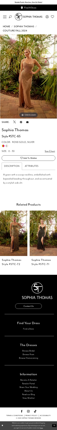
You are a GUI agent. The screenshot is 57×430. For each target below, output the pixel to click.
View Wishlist (28, 398)
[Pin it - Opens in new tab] (21, 122)
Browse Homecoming (28, 358)
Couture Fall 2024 (15, 30)
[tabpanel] (28, 76)
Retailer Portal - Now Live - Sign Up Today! (28, 2)
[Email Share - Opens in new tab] (27, 122)
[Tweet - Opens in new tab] (14, 122)
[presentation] (15, 233)
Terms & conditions (14, 415)
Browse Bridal (28, 351)
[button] (5, 16)
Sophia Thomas (24, 26)
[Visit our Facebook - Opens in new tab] (21, 411)
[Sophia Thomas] (28, 16)
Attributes (31, 166)
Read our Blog (28, 394)
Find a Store (28, 329)
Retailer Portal (28, 383)
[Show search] (10, 16)
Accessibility (45, 415)
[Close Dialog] (2, 425)
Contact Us (29, 306)
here (41, 428)
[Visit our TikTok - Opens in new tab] (35, 411)
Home (6, 26)
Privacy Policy (31, 415)
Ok (54, 425)
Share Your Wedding (28, 387)
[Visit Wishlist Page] (52, 16)
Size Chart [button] (50, 151)
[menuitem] (5, 16)
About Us (28, 391)
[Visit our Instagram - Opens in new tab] (28, 411)
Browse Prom (28, 354)
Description (12, 166)
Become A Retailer (28, 380)
